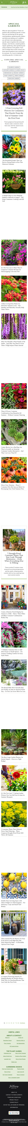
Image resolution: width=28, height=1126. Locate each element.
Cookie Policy (14, 1102)
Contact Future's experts (14, 1094)
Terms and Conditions (14, 1097)
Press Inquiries (7, 1043)
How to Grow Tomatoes (20, 1053)
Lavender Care (7, 1059)
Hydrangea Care (7, 1053)
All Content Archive (14, 1046)
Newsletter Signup (7, 1040)
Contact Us (20, 1037)
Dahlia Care (14, 1062)
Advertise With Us (21, 1040)
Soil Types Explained (7, 1074)
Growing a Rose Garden (20, 1056)
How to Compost (20, 1074)
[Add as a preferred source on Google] (14, 1113)
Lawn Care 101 (20, 1071)
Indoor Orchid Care (7, 1056)
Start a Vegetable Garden (14, 1077)
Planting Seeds (20, 1069)
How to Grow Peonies (21, 1059)
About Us (7, 1037)
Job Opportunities (21, 1043)
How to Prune (7, 1071)
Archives (22, 1023)
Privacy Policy (14, 1099)
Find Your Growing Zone (7, 1069)
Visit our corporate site (14, 1120)
